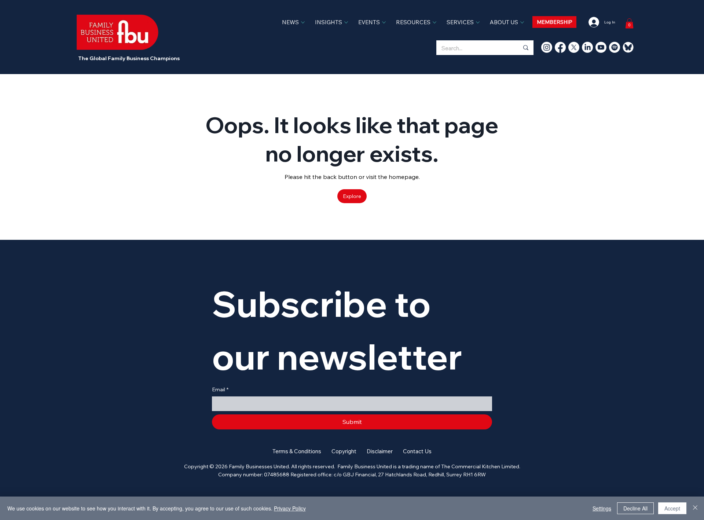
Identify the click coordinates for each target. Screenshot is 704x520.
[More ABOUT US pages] (522, 22)
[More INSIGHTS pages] (346, 22)
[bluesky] (628, 47)
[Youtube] (600, 47)
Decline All (635, 508)
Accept (672, 508)
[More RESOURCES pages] (434, 22)
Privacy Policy (290, 508)
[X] (573, 47)
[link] (629, 23)
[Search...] (525, 47)
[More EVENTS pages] (384, 22)
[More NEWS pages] (303, 22)
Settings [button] (602, 508)
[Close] (695, 508)
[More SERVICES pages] (478, 22)
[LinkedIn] (587, 47)
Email (220, 389)
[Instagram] (546, 47)
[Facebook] (560, 47)
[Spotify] (614, 47)
